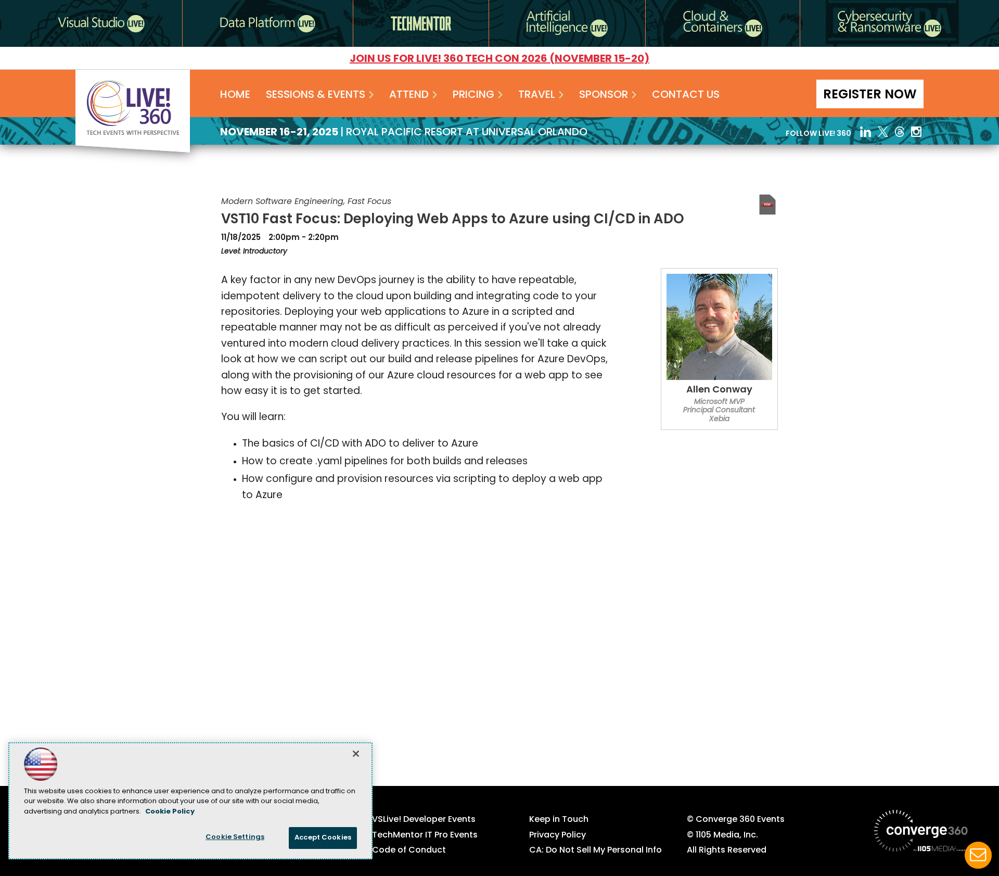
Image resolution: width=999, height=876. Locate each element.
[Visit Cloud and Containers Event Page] (722, 23)
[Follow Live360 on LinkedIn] (865, 131)
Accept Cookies (322, 837)
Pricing (473, 95)
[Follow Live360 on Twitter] (883, 131)
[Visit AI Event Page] (567, 23)
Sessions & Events (315, 95)
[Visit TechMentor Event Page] (421, 23)
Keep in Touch (558, 820)
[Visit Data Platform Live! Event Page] (267, 24)
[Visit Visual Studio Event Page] (101, 24)
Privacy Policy (557, 835)
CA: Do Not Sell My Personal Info (595, 850)
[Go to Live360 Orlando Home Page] (132, 150)
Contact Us (686, 95)
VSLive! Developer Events (424, 820)
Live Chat (978, 855)
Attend (409, 95)
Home (235, 95)
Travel (536, 95)
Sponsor (603, 95)
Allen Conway (719, 390)
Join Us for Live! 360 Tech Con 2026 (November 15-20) (499, 59)
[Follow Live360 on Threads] (899, 131)
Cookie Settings (235, 837)
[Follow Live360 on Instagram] (917, 131)
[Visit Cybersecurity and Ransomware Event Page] (889, 23)
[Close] (355, 753)
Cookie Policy (170, 811)
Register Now (870, 95)
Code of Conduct (409, 850)
